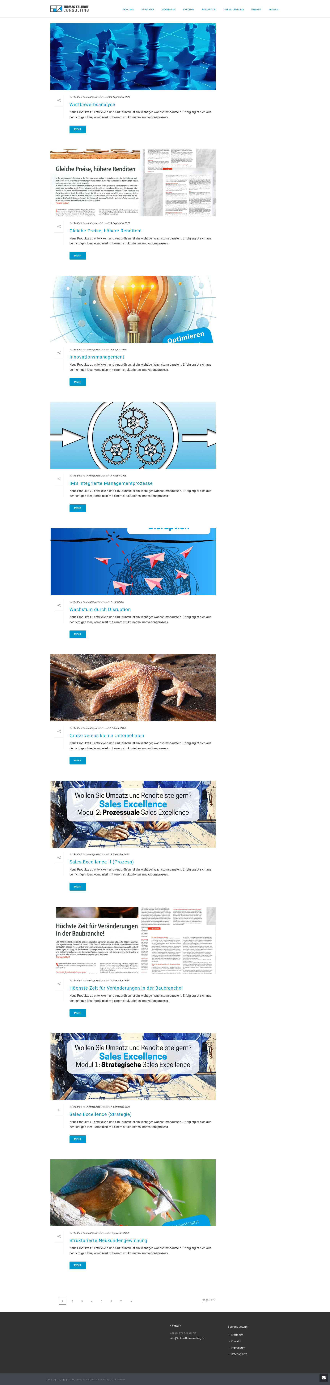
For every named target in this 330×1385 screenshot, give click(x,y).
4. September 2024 (119, 1233)
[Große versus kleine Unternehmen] (133, 687)
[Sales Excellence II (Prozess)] (133, 814)
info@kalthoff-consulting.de (187, 1338)
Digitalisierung (234, 9)
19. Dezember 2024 (119, 854)
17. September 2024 (119, 1106)
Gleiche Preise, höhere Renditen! (106, 231)
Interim (256, 9)
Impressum (238, 1347)
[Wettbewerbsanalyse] (133, 56)
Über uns (128, 9)
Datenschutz (239, 1354)
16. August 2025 (117, 349)
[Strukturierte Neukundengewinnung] (133, 1192)
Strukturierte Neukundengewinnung (108, 1240)
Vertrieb (188, 9)
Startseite (237, 1335)
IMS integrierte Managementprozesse (111, 483)
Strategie (147, 9)
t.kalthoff (77, 97)
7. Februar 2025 (117, 728)
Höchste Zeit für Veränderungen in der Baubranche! (126, 988)
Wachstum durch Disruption (100, 609)
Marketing (168, 9)
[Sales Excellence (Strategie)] (133, 1066)
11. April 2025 (116, 602)
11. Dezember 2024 (119, 980)
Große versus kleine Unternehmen (107, 735)
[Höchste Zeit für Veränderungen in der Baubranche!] (133, 940)
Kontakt (274, 9)
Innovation (208, 9)
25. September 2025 (119, 97)
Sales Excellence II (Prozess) (102, 862)
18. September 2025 (119, 223)
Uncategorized (92, 97)
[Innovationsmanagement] (133, 309)
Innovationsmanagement (97, 357)
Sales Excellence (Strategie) (101, 1114)
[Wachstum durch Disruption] (133, 561)
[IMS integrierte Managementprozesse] (133, 435)
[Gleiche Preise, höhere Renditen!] (133, 182)
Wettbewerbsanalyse (92, 104)
